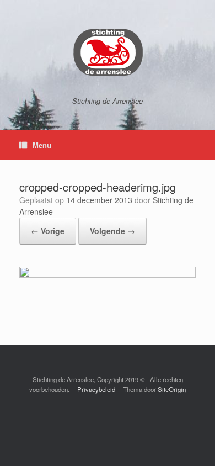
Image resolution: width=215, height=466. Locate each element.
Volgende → (112, 230)
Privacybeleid (96, 389)
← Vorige (47, 230)
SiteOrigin (172, 389)
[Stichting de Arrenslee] (107, 52)
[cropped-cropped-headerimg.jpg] (107, 274)
